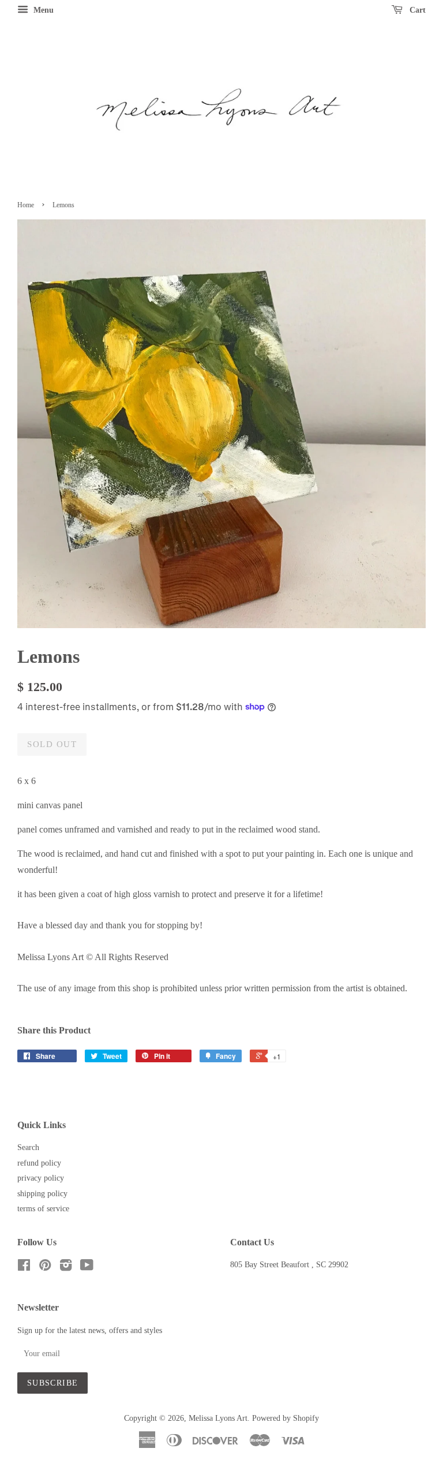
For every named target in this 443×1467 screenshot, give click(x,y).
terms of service (43, 1208)
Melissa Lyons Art (218, 1418)
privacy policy (40, 1178)
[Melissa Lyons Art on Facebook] (24, 1267)
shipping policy (42, 1193)
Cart (416, 10)
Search (28, 1147)
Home (25, 205)
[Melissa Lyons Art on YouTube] (86, 1267)
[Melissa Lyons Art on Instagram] (65, 1267)
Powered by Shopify (285, 1418)
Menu (42, 10)
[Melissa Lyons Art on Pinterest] (45, 1267)
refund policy (39, 1163)
